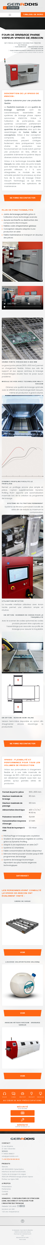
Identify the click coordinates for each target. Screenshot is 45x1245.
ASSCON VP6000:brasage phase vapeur (17, 1177)
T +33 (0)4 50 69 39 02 (11, 1159)
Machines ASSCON (37, 48)
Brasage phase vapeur (35, 47)
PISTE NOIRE (22, 1239)
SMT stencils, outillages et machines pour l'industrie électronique (22, 44)
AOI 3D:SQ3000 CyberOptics (13, 1169)
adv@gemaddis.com (10, 1156)
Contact (5, 1192)
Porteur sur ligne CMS (10, 1179)
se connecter (13, 8)
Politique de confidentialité (22, 1234)
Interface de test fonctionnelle (14, 1172)
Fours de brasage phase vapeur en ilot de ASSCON (26, 50)
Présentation (7, 1187)
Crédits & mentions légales (22, 1232)
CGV (22, 1236)
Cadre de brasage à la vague (14, 1174)
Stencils (5, 1167)
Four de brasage (20, 47)
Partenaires (6, 1189)
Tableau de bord (33, 14)
